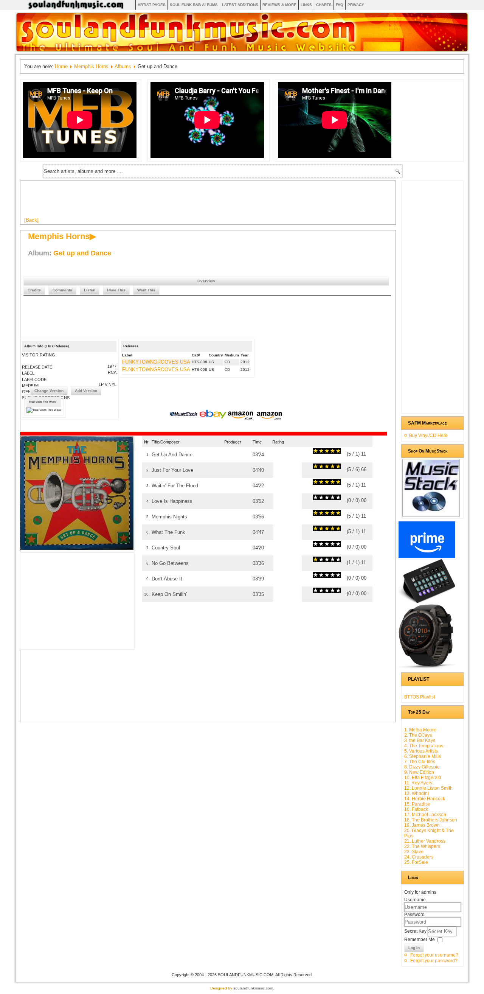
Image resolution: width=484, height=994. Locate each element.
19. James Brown (422, 825)
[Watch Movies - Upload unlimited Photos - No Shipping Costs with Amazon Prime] (427, 556)
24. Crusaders (418, 857)
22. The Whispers (422, 846)
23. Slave (414, 851)
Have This (116, 290)
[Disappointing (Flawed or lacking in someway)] (318, 451)
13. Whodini (416, 793)
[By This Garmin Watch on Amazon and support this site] (427, 667)
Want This (146, 290)
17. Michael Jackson (425, 814)
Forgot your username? (434, 955)
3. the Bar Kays (419, 740)
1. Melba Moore (420, 730)
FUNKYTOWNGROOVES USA (156, 362)
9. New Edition (419, 772)
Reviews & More (279, 5)
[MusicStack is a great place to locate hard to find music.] (184, 415)
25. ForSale (416, 862)
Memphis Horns (91, 66)
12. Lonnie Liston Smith (428, 788)
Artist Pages (152, 5)
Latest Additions (240, 5)
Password (414, 914)
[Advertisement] (161, 202)
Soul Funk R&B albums (194, 5)
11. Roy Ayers (418, 783)
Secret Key (416, 931)
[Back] (31, 220)
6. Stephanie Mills (422, 756)
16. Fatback (416, 809)
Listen (89, 290)
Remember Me (419, 939)
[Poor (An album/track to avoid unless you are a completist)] (315, 451)
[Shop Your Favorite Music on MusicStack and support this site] (431, 513)
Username (415, 899)
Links (306, 5)
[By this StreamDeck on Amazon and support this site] (427, 601)
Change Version (49, 391)
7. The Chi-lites (419, 761)
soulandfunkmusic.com (253, 988)
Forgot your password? (434, 960)
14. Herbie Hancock (424, 798)
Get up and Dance (82, 253)
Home (61, 66)
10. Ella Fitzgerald (422, 777)
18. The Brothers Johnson (430, 820)
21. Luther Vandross (424, 841)
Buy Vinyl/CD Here (428, 435)
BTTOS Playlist (419, 697)
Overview (206, 281)
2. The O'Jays (418, 735)
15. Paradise (417, 804)
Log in (414, 948)
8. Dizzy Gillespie (422, 767)
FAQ (339, 5)
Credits (34, 290)
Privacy (355, 5)
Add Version (86, 391)
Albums (123, 66)
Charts (324, 5)
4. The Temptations (423, 745)
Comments (62, 290)
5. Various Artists (421, 751)
